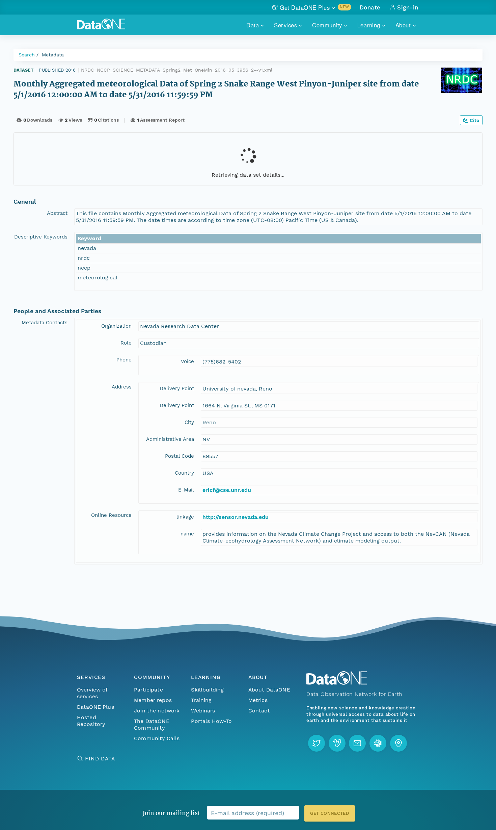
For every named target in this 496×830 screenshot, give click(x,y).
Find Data (100, 758)
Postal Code (179, 456)
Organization (116, 326)
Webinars (203, 710)
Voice (187, 361)
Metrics (258, 700)
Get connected (329, 813)
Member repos (153, 700)
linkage (185, 517)
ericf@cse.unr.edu (226, 490)
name (187, 534)
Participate (148, 689)
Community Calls (157, 738)
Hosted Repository (91, 720)
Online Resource (111, 515)
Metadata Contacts (44, 323)
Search (27, 54)
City (189, 422)
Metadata (53, 54)
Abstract (57, 213)
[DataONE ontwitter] (316, 743)
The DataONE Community (151, 724)
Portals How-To (211, 721)
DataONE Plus (95, 707)
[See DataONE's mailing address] (398, 743)
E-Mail (186, 490)
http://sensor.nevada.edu (235, 517)
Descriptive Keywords (40, 237)
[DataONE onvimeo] (337, 743)
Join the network (157, 710)
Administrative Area (170, 439)
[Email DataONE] (357, 743)
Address (122, 387)
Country (184, 473)
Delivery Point (177, 388)
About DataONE (269, 689)
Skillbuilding (207, 689)
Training (201, 700)
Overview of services (92, 693)
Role (126, 343)
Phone (124, 360)
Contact (259, 710)
